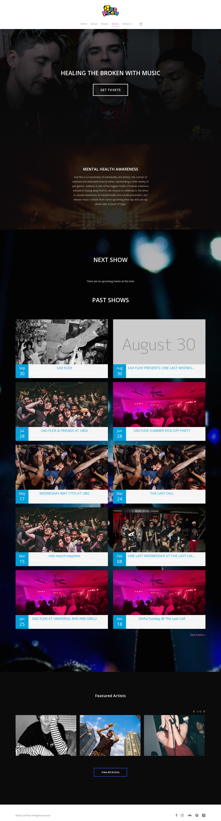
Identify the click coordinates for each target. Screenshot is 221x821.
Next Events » (197, 634)
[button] (110, 90)
